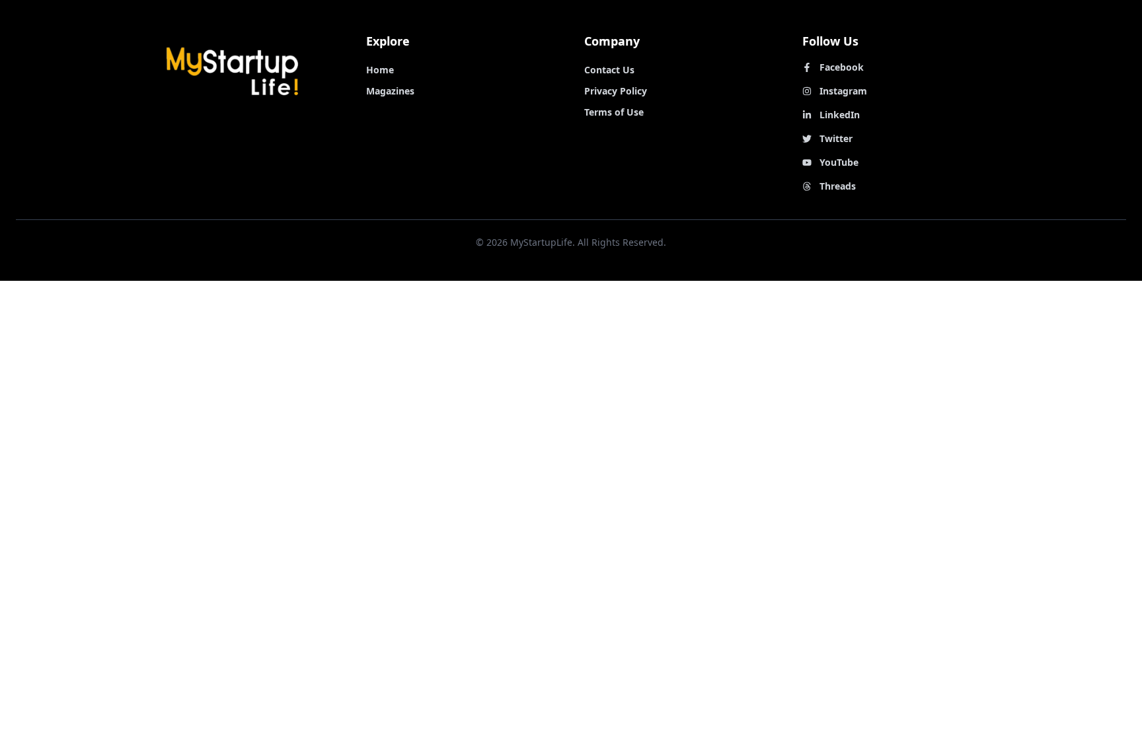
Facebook (841, 67)
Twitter (836, 138)
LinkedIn (839, 114)
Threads (837, 186)
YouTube (838, 162)
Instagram (843, 91)
